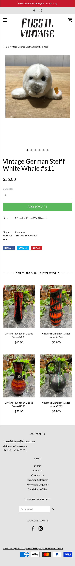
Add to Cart (37, 207)
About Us (37, 470)
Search (37, 465)
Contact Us (37, 475)
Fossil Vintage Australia (14, 548)
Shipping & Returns (37, 479)
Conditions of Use (37, 489)
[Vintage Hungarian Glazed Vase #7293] (19, 375)
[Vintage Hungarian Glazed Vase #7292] (56, 375)
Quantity (8, 188)
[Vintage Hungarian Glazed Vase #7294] (56, 306)
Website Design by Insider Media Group (44, 548)
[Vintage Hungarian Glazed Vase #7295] (19, 306)
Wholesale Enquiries (38, 484)
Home (6, 46)
